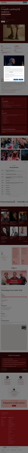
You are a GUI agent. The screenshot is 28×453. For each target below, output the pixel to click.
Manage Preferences (7, 79)
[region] (14, 73)
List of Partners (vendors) (7, 77)
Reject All (16, 79)
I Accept (21, 79)
